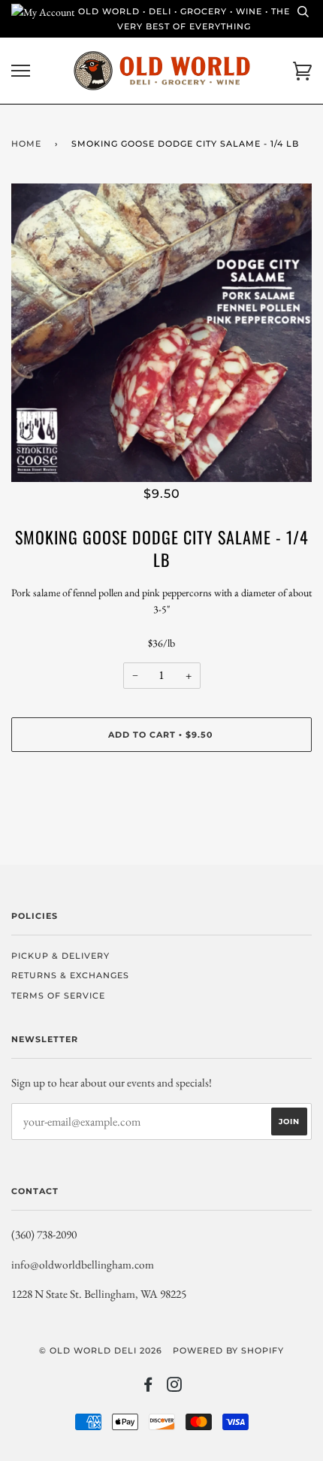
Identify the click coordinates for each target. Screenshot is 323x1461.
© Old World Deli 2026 (100, 1350)
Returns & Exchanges (70, 975)
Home (26, 143)
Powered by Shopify (228, 1350)
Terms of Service (58, 995)
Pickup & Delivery (60, 955)
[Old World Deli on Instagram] (175, 1387)
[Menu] (20, 71)
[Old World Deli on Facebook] (148, 1387)
